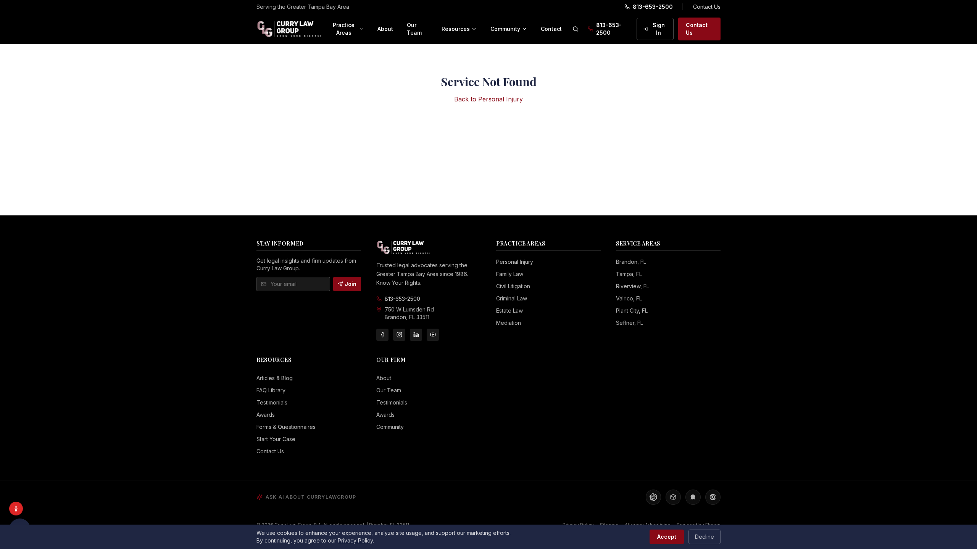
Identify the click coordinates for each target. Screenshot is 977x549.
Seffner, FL (629, 322)
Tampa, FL (629, 274)
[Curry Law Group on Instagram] (399, 335)
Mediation (508, 322)
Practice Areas (344, 29)
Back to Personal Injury (488, 99)
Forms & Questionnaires (286, 427)
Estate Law (509, 310)
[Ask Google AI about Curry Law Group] (713, 497)
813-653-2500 (653, 6)
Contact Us (707, 6)
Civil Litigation (513, 286)
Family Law (509, 274)
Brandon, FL (631, 261)
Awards (265, 414)
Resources (456, 29)
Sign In (659, 29)
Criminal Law (511, 298)
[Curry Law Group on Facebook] (382, 335)
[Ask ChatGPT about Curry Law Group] (653, 497)
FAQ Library (270, 390)
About (385, 29)
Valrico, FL (629, 298)
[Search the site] (575, 29)
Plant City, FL (632, 310)
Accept (666, 536)
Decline (704, 536)
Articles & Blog (274, 378)
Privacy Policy (355, 540)
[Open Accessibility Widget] (16, 508)
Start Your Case (275, 439)
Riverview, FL (632, 286)
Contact (551, 29)
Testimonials (271, 402)
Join (350, 284)
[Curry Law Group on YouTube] (433, 335)
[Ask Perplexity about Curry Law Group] (673, 497)
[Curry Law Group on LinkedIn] (416, 335)
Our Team (414, 29)
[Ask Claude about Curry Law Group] (693, 497)
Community (505, 29)
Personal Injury (514, 261)
